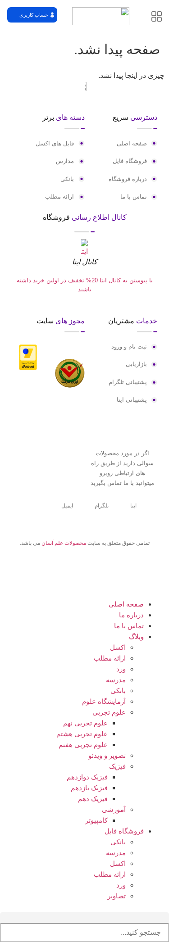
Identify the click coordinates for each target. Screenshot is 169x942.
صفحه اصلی (126, 604)
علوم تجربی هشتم (82, 734)
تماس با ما (129, 626)
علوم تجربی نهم (85, 723)
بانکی (118, 690)
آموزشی (114, 809)
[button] (32, 15)
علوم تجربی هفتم (83, 744)
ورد (121, 669)
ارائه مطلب (110, 658)
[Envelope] (69, 572)
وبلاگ (136, 636)
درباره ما (131, 615)
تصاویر (116, 896)
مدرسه (116, 680)
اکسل (118, 647)
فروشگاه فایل (124, 831)
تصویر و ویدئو (107, 755)
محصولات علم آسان (63, 543)
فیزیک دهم (93, 798)
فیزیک (117, 766)
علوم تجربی (109, 712)
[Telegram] (84, 572)
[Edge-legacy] (99, 572)
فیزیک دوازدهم (87, 777)
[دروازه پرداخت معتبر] (28, 367)
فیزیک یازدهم (89, 788)
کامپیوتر (96, 820)
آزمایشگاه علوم (104, 701)
